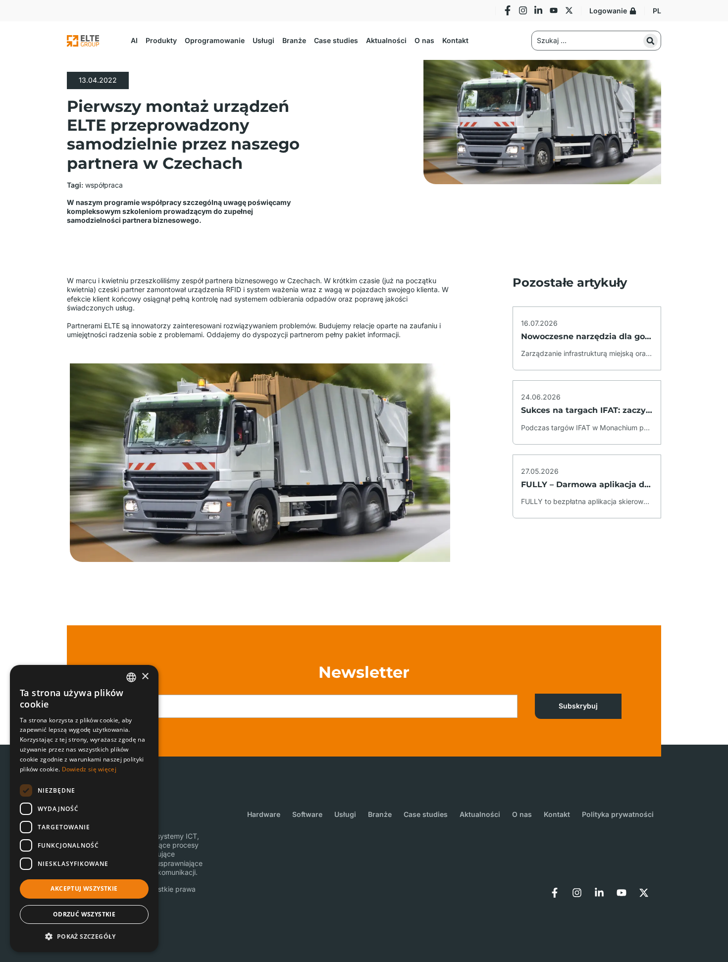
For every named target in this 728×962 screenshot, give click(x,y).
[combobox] (131, 677)
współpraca (104, 185)
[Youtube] (554, 10)
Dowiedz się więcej (89, 769)
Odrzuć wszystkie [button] (84, 914)
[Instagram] (523, 10)
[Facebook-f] (508, 10)
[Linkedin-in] (538, 10)
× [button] (145, 676)
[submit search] (650, 41)
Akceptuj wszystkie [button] (84, 888)
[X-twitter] (569, 10)
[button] (134, 40)
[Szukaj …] (596, 41)
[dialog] (84, 808)
